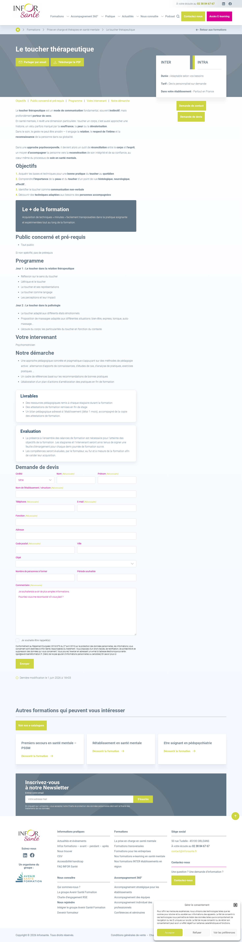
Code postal (28, 543)
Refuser (197, 932)
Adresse (20, 529)
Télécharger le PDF (69, 62)
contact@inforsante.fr (184, 851)
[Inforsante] (26, 17)
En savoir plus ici (109, 654)
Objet (18, 557)
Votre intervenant (97, 101)
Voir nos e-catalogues (31, 725)
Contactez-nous (193, 16)
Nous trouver (64, 851)
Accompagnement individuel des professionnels (133, 905)
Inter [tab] (166, 62)
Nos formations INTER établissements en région (138, 864)
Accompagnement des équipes (132, 897)
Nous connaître (149, 16)
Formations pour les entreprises (132, 851)
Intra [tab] (203, 62)
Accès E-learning (219, 16)
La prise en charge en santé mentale (135, 841)
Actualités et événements (71, 841)
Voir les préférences (224, 932)
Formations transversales (129, 846)
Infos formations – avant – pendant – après (83, 846)
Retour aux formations (213, 29)
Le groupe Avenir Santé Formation (77, 892)
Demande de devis (191, 116)
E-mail (86, 501)
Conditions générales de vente (128, 935)
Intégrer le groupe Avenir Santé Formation (81, 907)
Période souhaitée (86, 571)
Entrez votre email (34, 793)
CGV (59, 856)
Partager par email (35, 62)
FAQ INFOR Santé (67, 866)
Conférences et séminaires (129, 912)
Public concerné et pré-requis (47, 101)
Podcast (170, 16)
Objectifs (21, 101)
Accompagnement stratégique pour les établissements (136, 890)
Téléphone (27, 501)
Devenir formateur (67, 912)
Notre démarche (120, 101)
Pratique (110, 16)
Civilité (19, 473)
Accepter (170, 932)
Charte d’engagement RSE (72, 897)
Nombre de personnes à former (31, 571)
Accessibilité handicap (70, 861)
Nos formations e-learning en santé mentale (139, 856)
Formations (57, 16)
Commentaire (29, 585)
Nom (65, 473)
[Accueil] (18, 29)
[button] (235, 905)
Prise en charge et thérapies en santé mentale (73, 29)
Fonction (26, 515)
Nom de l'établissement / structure (39, 487)
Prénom (108, 473)
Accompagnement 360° (84, 16)
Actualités (128, 16)
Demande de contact (191, 105)
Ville (79, 543)
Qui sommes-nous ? (68, 887)
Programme (75, 101)
